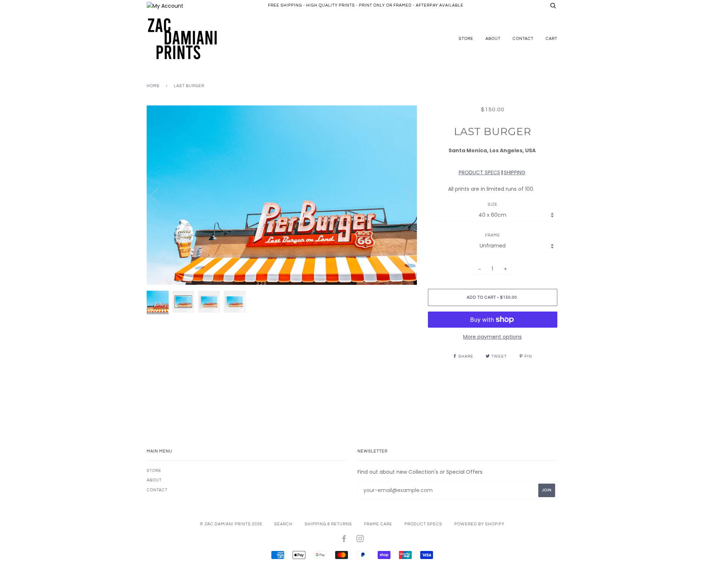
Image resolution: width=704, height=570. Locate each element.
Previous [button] (159, 195)
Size (493, 204)
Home (153, 86)
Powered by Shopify (479, 524)
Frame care (378, 524)
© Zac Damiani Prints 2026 (231, 524)
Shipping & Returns (328, 524)
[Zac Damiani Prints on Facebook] (344, 540)
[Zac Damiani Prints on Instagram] (360, 540)
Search (283, 524)
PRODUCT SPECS (479, 172)
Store (466, 39)
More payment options (492, 336)
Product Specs (423, 524)
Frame (492, 235)
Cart (551, 39)
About (492, 39)
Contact (523, 39)
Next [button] (403, 195)
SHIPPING (514, 172)
